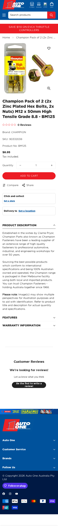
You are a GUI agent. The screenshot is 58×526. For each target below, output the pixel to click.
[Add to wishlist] (48, 48)
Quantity (7, 165)
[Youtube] (16, 493)
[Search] (51, 15)
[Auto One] (14, 5)
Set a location (27, 211)
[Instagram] (10, 493)
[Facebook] (3, 493)
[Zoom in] (48, 88)
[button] (52, 5)
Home (6, 37)
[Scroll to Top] (52, 509)
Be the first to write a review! (29, 385)
